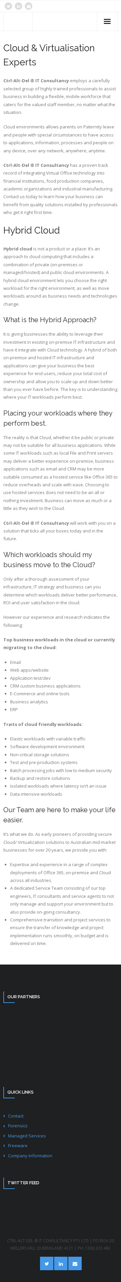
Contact (16, 1116)
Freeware (18, 1145)
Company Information (30, 1156)
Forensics (18, 1126)
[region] (60, 1043)
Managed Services (27, 1136)
